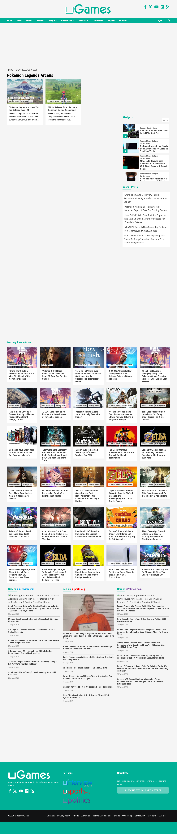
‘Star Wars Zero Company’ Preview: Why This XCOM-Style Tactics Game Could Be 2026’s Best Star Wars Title (54, 455)
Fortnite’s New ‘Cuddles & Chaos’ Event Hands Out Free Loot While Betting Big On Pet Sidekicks (122, 535)
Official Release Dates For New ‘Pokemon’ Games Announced (62, 108)
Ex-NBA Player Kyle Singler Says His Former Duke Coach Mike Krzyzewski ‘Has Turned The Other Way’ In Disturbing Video (88, 635)
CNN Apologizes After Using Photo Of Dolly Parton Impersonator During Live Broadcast (30, 652)
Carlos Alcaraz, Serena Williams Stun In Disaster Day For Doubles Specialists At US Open (87, 677)
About (76, 815)
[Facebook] (145, 7)
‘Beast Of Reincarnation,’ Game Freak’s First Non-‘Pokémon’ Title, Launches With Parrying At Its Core (87, 495)
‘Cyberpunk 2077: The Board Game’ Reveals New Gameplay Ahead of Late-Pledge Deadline (87, 573)
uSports (111, 20)
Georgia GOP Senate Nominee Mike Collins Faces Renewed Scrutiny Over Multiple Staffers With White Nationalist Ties (140, 681)
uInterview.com (25, 589)
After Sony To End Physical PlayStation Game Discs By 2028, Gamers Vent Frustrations (121, 573)
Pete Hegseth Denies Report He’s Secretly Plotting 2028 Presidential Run (141, 620)
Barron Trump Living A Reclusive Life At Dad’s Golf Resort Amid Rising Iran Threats (33, 641)
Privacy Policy (63, 815)
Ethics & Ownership (123, 815)
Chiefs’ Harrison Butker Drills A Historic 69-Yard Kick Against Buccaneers (86, 696)
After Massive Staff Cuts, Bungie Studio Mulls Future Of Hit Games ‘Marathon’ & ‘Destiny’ (55, 535)
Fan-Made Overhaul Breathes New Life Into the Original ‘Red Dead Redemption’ (121, 454)
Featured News (27, 98)
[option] (146, 131)
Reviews (41, 20)
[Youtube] (156, 7)
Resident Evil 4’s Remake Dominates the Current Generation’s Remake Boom (88, 534)
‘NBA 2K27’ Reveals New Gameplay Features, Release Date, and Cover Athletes (146, 229)
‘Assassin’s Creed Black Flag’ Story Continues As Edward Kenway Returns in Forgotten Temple (121, 415)
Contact (51, 815)
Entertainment (67, 20)
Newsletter (84, 20)
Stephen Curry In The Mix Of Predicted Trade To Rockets (88, 687)
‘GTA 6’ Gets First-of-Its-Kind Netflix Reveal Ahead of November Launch (54, 414)
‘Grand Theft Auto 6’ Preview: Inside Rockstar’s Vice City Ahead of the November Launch (145, 198)
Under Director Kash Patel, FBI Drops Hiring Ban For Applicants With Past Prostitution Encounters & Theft (140, 656)
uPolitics (123, 20)
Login (159, 20)
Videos (29, 20)
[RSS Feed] (167, 7)
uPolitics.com (134, 589)
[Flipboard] (162, 7)
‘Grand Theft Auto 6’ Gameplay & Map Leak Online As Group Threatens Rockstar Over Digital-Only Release (145, 239)
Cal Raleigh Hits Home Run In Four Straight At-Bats (85, 668)
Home (9, 20)
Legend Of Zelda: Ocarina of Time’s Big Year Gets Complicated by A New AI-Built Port (154, 454)
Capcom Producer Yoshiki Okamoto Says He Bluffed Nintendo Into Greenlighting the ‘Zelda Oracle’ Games (121, 495)
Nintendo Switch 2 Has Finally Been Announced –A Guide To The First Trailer (154, 149)
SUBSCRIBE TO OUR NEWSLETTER (143, 790)
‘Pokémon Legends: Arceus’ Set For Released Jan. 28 (24, 108)
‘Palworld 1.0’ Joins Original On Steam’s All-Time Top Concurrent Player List (155, 572)
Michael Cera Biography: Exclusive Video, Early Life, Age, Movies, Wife (33, 620)
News (19, 20)
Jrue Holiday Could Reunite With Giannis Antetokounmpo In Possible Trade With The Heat (87, 647)
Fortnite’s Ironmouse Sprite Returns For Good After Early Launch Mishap (55, 493)
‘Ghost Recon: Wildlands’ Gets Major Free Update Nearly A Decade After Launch (20, 494)
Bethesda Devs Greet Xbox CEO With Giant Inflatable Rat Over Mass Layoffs (21, 452)
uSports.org (78, 589)
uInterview (98, 20)
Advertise (85, 815)
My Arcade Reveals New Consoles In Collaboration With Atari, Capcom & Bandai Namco (153, 165)
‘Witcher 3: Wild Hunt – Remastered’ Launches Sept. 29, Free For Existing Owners (145, 208)
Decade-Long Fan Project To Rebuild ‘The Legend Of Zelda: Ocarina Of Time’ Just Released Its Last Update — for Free (54, 574)
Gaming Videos (26, 101)
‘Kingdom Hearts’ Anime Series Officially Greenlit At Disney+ (88, 414)
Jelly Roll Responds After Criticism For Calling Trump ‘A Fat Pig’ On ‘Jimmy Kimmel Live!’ (33, 662)
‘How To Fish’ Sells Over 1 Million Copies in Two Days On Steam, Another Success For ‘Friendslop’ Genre (145, 219)
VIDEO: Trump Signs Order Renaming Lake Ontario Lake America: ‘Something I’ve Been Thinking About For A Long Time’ (142, 631)
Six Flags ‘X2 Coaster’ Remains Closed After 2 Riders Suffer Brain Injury (31, 630)
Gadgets (53, 20)
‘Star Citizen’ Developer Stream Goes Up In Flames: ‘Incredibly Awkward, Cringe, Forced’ (21, 415)
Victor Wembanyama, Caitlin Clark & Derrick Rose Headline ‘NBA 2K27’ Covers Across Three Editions (22, 574)
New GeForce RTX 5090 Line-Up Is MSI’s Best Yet (154, 132)
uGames (162, 815)
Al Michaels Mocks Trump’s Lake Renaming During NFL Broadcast (32, 673)
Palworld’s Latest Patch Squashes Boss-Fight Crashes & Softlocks (20, 534)
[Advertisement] (88, 45)
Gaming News (14, 101)
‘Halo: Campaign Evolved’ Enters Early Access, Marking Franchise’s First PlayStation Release (153, 535)
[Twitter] (150, 7)
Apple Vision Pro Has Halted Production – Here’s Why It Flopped (153, 181)
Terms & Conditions (102, 815)
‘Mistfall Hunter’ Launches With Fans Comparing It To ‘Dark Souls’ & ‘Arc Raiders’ (154, 493)
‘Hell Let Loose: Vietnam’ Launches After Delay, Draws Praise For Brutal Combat (154, 415)
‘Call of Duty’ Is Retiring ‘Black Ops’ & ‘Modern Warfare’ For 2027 (86, 452)
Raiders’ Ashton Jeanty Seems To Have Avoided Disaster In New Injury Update (88, 658)
